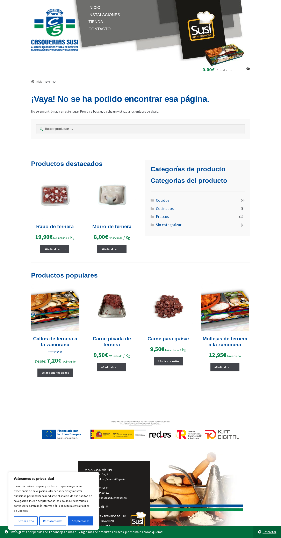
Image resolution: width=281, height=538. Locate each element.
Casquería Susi (103, 470)
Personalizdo (26, 521)
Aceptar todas (80, 521)
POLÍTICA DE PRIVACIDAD (99, 521)
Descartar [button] (269, 532)
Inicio (94, 7)
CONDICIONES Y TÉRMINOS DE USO (105, 516)
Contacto (99, 29)
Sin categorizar (168, 224)
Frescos (162, 216)
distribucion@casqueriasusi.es (108, 498)
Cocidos (162, 200)
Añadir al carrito (54, 249)
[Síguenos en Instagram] (107, 507)
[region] (53, 501)
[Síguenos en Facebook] (103, 507)
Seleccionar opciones (55, 372)
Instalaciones (104, 15)
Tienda (95, 22)
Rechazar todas (53, 521)
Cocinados (165, 208)
